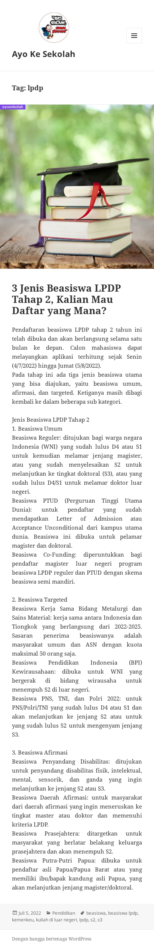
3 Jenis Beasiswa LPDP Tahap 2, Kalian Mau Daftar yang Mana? (66, 299)
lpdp (83, 920)
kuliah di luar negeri (56, 920)
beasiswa (96, 913)
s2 (92, 920)
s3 (100, 920)
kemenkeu (23, 920)
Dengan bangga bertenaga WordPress (51, 939)
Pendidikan (63, 913)
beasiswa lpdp (123, 913)
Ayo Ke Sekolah (43, 53)
